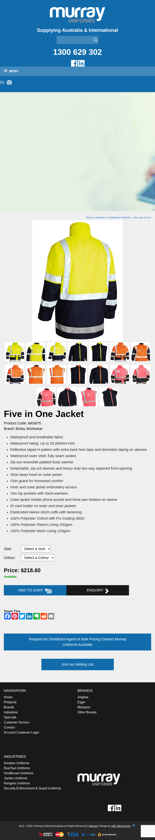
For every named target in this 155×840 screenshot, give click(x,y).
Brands (9, 707)
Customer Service (16, 722)
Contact (9, 727)
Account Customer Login (21, 732)
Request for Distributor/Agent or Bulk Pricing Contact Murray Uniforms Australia (77, 642)
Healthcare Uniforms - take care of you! (130, 217)
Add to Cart (31, 590)
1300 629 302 (77, 52)
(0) (2, 82)
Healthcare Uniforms (18, 773)
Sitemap (93, 826)
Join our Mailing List (78, 664)
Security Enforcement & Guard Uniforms (32, 788)
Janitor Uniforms (15, 778)
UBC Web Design (121, 826)
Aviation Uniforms (16, 763)
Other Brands (87, 712)
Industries (100, 217)
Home (89, 217)
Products (10, 702)
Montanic (84, 707)
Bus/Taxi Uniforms (17, 768)
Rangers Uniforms (17, 783)
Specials (10, 717)
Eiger (81, 702)
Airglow (83, 697)
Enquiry (96, 590)
